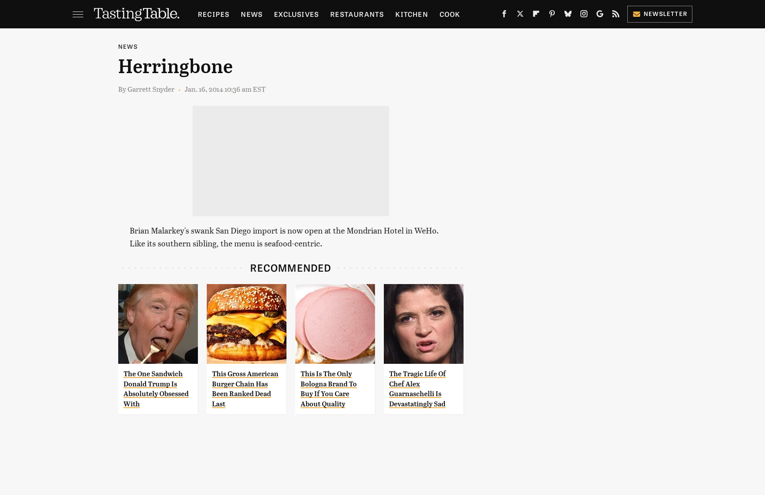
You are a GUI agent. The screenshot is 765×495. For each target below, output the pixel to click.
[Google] (599, 15)
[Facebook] (504, 15)
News (252, 14)
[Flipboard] (536, 15)
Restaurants (357, 14)
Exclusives (296, 14)
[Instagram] (584, 15)
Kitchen (411, 14)
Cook (450, 14)
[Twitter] (520, 15)
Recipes (213, 14)
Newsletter (666, 13)
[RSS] (615, 15)
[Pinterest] (552, 15)
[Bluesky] (568, 15)
